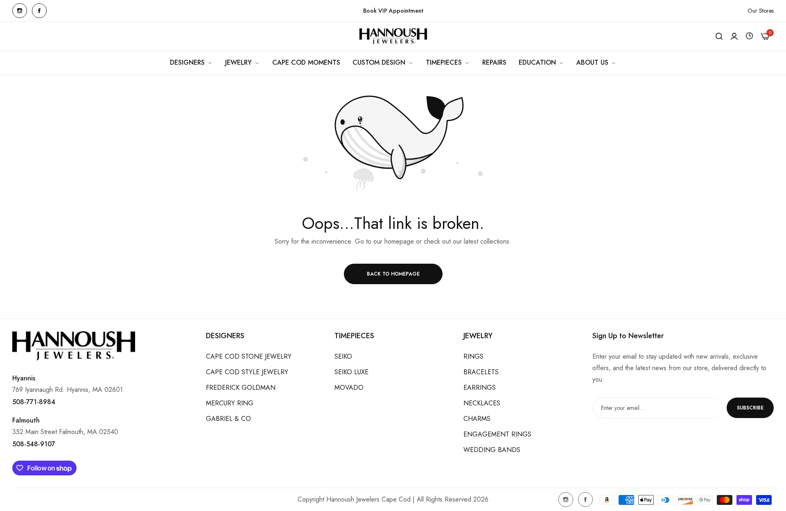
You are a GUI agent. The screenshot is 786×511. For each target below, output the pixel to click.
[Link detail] (19, 10)
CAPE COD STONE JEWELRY (248, 356)
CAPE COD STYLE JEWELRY (247, 372)
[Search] (719, 36)
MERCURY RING (229, 403)
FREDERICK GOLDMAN (241, 387)
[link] (191, 62)
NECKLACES (481, 403)
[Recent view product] (749, 36)
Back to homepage (393, 274)
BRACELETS (481, 372)
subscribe (750, 408)
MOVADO (349, 387)
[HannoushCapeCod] (393, 36)
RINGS (473, 356)
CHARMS (476, 418)
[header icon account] (734, 36)
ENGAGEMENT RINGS (497, 434)
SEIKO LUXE (351, 372)
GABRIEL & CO (228, 418)
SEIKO (343, 356)
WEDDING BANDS (491, 449)
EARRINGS (479, 387)
